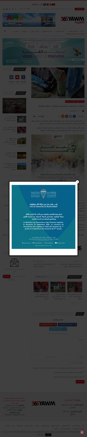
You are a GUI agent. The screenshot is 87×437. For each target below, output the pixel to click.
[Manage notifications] (82, 432)
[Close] (77, 181)
